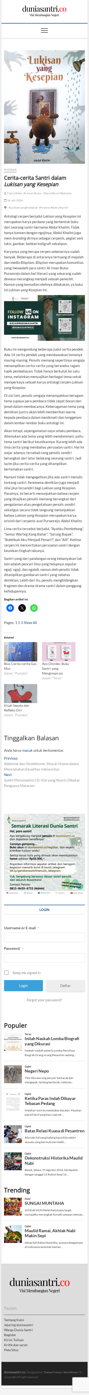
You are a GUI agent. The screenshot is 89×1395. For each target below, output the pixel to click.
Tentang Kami (14, 1320)
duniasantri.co (14, 1372)
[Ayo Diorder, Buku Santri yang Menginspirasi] (58, 651)
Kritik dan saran (16, 1345)
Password (13, 948)
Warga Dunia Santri (18, 1330)
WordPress (70, 1372)
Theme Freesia (52, 1372)
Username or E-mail (21, 928)
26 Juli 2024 (15, 200)
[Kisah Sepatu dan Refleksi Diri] (20, 693)
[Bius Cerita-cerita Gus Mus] (20, 651)
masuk (27, 750)
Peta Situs (11, 1350)
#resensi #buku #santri (53, 207)
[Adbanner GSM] (44, 816)
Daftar (65, 985)
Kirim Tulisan (14, 1340)
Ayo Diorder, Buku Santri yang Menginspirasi (55, 668)
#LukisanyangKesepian (23, 207)
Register (10, 1335)
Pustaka (10, 169)
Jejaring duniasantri (18, 1325)
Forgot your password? (44, 1000)
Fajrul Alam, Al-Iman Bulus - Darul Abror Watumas (39, 193)
